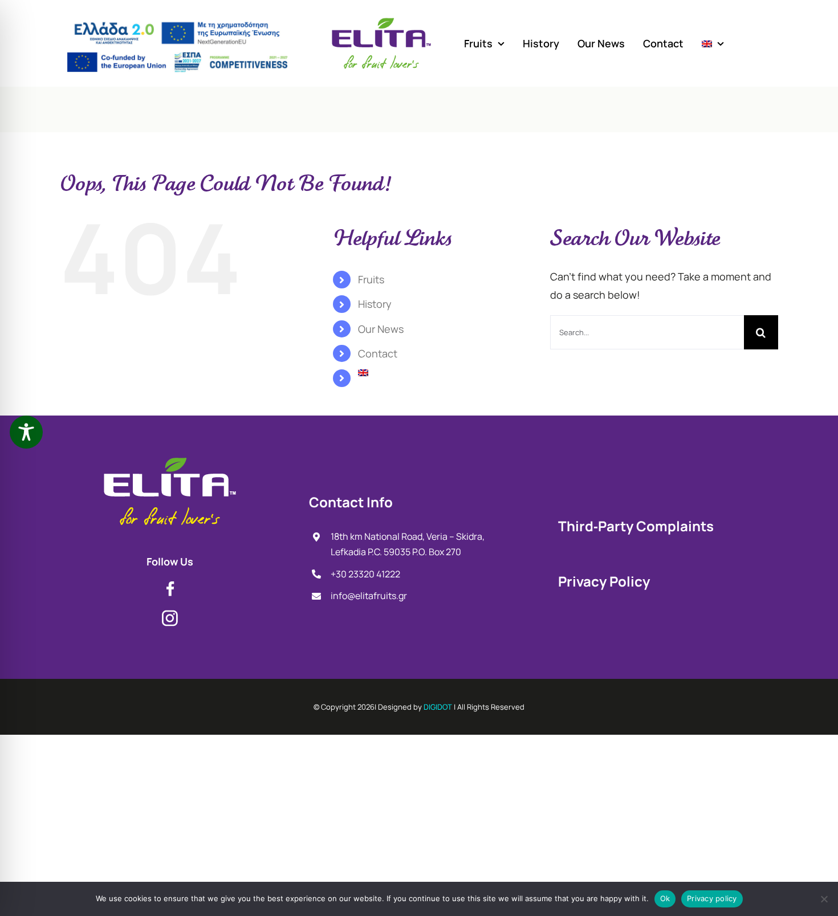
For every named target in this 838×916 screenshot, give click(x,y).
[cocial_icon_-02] (169, 615)
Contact (377, 353)
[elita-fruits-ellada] (177, 19)
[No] (823, 899)
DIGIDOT (438, 707)
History (375, 304)
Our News (381, 329)
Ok (665, 898)
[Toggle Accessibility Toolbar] (26, 432)
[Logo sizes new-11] (169, 459)
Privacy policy (712, 898)
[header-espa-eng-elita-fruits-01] (177, 57)
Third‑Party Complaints (636, 525)
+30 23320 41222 (365, 574)
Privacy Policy (604, 581)
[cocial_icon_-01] (170, 586)
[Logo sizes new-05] (381, 20)
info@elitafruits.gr (369, 595)
